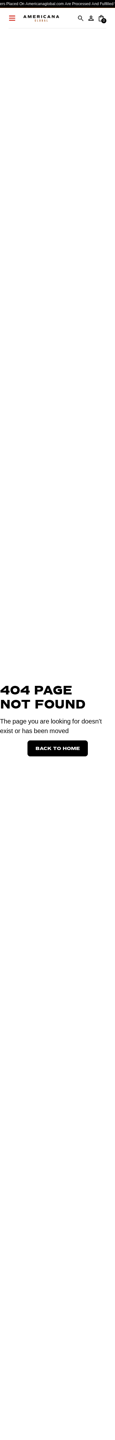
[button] (81, 18)
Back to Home (57, 748)
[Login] (91, 18)
